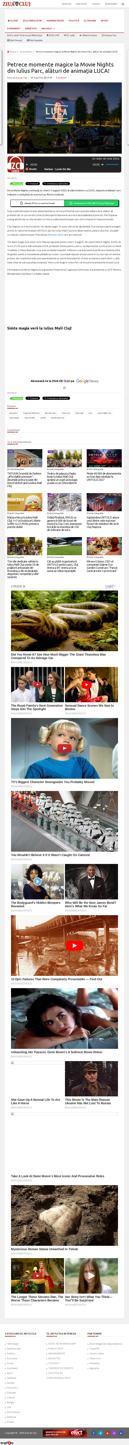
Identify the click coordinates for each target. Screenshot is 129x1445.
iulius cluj (66, 413)
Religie (10, 1402)
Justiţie (10, 1382)
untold (43, 418)
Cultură (11, 1397)
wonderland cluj (57, 418)
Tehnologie (13, 1343)
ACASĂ (14, 20)
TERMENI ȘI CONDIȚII (60, 1368)
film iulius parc (51, 413)
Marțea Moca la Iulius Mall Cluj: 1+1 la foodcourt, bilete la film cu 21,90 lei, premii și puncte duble (23, 522)
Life (9, 1407)
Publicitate (81, 4)
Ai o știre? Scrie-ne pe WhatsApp (25, 35)
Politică (74, 20)
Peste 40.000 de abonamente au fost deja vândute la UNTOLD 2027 (104, 476)
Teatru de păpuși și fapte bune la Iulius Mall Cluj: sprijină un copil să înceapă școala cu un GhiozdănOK (62, 478)
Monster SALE (55, 234)
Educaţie (11, 1392)
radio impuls (14, 418)
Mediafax (95, 1363)
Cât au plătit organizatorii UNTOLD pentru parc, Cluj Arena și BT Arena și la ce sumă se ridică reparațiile (62, 566)
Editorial (11, 1417)
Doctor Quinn (97, 1353)
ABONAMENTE (56, 1353)
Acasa (13, 51)
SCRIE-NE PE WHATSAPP (62, 1343)
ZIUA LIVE (53, 35)
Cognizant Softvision (31, 413)
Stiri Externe (13, 1412)
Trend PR (94, 1348)
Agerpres (94, 1368)
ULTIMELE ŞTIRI (33, 20)
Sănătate (31, 28)
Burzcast (62, 1440)
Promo (10, 1421)
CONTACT (54, 1363)
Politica (11, 1353)
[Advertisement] (64, 301)
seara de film (30, 418)
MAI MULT (47, 28)
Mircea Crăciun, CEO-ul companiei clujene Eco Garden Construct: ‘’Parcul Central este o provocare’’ (102, 566)
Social (10, 1363)
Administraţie (55, 20)
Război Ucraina (89, 35)
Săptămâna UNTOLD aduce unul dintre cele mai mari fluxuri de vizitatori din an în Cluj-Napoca (103, 522)
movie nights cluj (104, 413)
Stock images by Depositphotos (106, 1343)
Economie (90, 20)
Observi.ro (95, 1358)
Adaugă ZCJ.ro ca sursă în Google (39, 203)
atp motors (13, 413)
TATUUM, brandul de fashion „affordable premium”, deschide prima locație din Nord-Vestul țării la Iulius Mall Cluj (24, 479)
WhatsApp (112, 4)
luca (90, 413)
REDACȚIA (54, 1358)
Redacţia (66, 4)
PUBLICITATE (55, 1348)
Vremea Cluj (110, 35)
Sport (104, 20)
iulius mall (79, 413)
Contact (96, 4)
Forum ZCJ (12, 1387)
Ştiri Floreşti (16, 40)
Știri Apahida (35, 40)
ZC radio (70, 35)
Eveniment (13, 28)
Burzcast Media (76, 1440)
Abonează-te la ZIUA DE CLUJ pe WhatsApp (94, 203)
